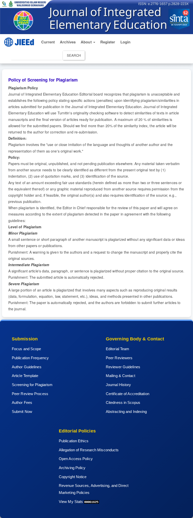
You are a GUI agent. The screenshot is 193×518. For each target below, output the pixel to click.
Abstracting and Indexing (126, 411)
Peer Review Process (30, 394)
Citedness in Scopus (123, 402)
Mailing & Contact (120, 376)
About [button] (87, 42)
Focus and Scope (26, 349)
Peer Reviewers (119, 358)
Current (48, 42)
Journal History (118, 385)
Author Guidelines (26, 367)
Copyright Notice (73, 477)
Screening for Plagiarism (32, 385)
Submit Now (22, 411)
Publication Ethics (73, 441)
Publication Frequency (30, 358)
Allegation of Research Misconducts (89, 450)
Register (107, 42)
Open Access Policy (76, 459)
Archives (68, 42)
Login (125, 42)
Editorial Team (117, 349)
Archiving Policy (72, 468)
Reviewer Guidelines (123, 367)
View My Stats (71, 501)
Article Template (25, 376)
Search (74, 55)
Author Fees (22, 402)
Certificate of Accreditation (127, 394)
